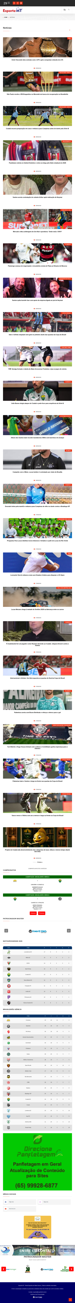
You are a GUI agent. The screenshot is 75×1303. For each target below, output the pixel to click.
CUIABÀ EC (68, 484)
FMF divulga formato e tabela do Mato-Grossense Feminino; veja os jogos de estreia (37, 369)
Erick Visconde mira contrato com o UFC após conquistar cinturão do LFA (37, 60)
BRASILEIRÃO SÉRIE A (65, 72)
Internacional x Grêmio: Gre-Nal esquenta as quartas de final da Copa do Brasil (37, 678)
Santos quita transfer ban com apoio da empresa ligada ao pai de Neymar (37, 300)
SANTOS (69, 175)
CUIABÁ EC (68, 381)
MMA (69, 38)
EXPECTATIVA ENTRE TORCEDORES (62, 725)
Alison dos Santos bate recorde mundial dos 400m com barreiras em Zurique (37, 437)
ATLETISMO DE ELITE (65, 416)
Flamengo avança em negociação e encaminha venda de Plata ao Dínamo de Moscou (37, 266)
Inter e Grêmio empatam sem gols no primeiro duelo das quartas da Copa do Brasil (37, 334)
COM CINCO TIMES (66, 347)
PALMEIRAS (68, 690)
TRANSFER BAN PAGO (65, 278)
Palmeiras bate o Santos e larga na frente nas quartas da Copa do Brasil (37, 781)
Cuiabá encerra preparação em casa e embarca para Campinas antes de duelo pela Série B (37, 128)
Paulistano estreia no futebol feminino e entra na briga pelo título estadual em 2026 (37, 163)
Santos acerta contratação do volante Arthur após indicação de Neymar (37, 197)
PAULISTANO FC (67, 141)
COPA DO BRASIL (66, 313)
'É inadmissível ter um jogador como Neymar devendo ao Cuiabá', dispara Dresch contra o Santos (37, 644)
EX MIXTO (68, 450)
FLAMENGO (68, 244)
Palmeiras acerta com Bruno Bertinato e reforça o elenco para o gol (37, 712)
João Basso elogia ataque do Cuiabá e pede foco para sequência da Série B (37, 403)
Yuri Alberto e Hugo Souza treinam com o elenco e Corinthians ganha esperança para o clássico (37, 747)
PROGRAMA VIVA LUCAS (65, 519)
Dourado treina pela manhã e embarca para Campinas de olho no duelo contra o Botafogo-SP (37, 506)
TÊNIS (69, 553)
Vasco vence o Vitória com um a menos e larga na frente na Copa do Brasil (37, 815)
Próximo (41, 913)
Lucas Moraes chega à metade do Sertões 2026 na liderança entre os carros (37, 609)
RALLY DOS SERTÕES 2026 (64, 587)
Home (5, 17)
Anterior (33, 913)
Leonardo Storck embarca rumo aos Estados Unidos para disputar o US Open (37, 575)
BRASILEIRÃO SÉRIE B (65, 107)
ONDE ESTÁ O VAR (66, 210)
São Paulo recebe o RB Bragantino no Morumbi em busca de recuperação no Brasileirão (37, 94)
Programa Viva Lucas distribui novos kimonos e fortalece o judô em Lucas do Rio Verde (37, 541)
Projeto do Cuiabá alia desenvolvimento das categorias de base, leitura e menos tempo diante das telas (37, 850)
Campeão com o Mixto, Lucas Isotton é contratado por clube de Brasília (37, 472)
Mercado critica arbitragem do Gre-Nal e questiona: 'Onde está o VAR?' (37, 231)
